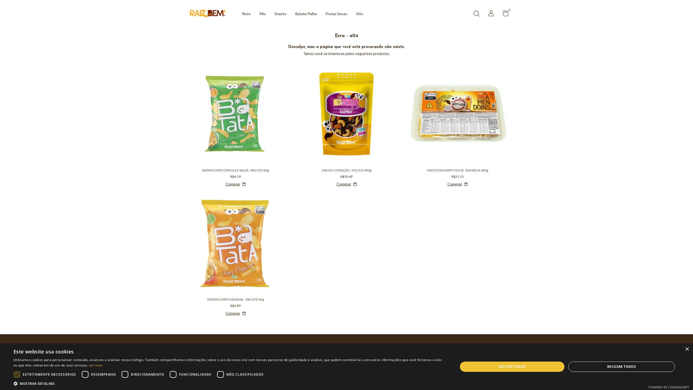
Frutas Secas (336, 13)
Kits (359, 13)
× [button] (687, 349)
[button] (229, 383)
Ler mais (96, 365)
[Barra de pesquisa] (476, 14)
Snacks (280, 13)
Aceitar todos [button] (512, 366)
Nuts (246, 13)
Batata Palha (306, 13)
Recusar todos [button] (621, 366)
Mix (263, 13)
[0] (503, 14)
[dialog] (346, 366)
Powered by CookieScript (669, 387)
